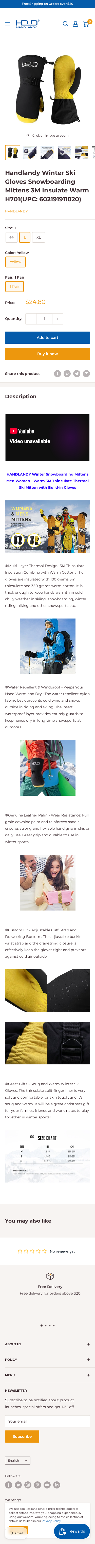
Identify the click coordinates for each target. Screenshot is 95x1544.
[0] (86, 24)
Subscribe (22, 1436)
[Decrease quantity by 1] (31, 319)
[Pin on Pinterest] (67, 373)
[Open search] (65, 24)
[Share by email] (86, 373)
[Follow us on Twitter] (18, 1484)
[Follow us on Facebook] (8, 1484)
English (13, 1460)
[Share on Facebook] (57, 373)
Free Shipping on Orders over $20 (47, 4)
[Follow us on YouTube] (47, 1484)
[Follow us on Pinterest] (37, 1484)
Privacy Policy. (51, 1521)
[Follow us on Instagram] (27, 1484)
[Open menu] (7, 24)
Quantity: (13, 318)
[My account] (75, 24)
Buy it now (47, 353)
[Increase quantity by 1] (57, 319)
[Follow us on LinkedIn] (56, 1484)
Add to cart (47, 337)
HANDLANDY (16, 211)
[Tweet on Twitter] (76, 373)
